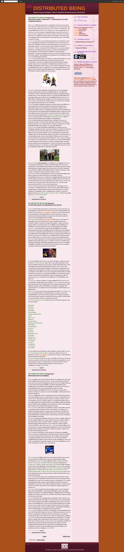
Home (44, 536)
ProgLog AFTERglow (81, 47)
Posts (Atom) (41, 540)
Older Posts (66, 536)
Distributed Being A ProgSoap (39, 199)
